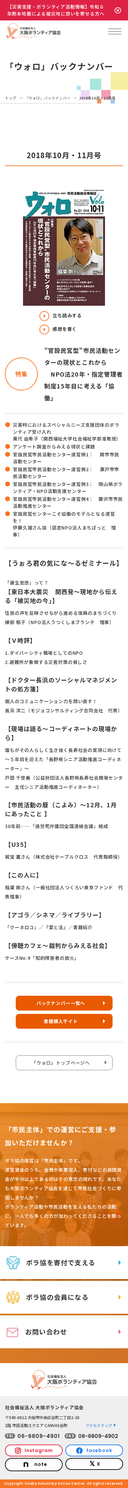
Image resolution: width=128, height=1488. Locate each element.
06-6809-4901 (38, 1436)
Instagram (39, 1450)
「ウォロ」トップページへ (61, 1062)
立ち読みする (67, 315)
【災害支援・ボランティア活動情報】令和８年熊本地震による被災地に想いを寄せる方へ (56, 10)
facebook (99, 1450)
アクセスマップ (99, 1425)
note (40, 1464)
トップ (10, 97)
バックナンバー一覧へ (60, 1003)
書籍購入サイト (61, 1021)
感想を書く (65, 329)
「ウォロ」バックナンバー (48, 97)
